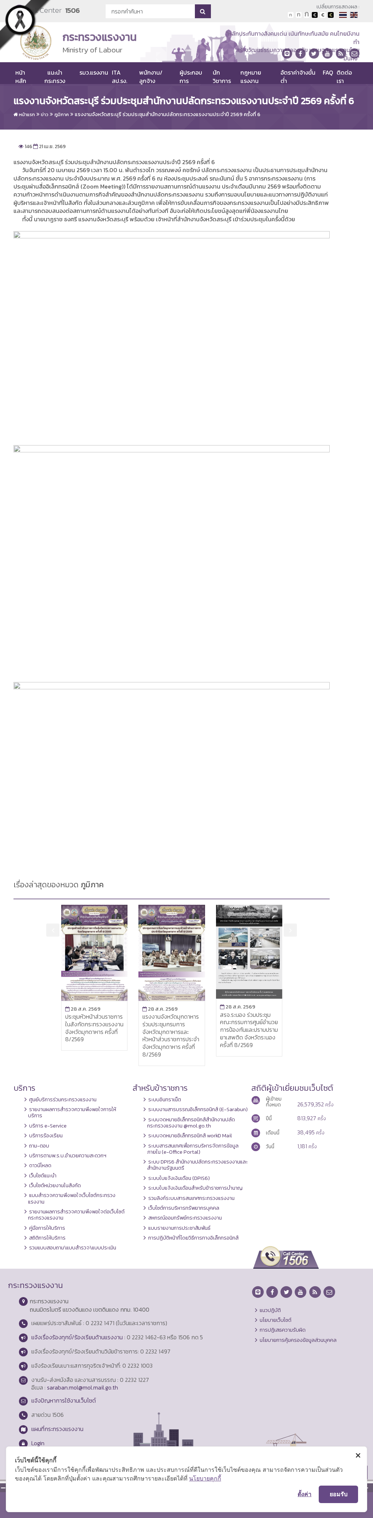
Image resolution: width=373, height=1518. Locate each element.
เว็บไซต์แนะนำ (42, 1176)
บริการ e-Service (48, 1126)
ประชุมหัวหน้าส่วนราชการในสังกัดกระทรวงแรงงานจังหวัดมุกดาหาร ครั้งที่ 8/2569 (94, 1027)
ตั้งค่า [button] (304, 1494)
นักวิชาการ (222, 76)
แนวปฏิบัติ (270, 1310)
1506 (72, 10)
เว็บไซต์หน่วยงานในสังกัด (55, 1185)
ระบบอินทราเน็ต (164, 1099)
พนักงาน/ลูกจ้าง (150, 76)
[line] (287, 53)
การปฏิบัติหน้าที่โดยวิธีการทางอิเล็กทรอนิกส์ (193, 1238)
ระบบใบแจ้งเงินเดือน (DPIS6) (179, 1178)
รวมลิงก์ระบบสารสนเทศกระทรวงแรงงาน (191, 1198)
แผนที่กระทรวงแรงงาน (57, 1428)
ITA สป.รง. (119, 76)
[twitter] (314, 53)
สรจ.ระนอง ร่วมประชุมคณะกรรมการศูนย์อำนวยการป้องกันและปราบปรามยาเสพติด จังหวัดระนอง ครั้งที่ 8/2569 (249, 1029)
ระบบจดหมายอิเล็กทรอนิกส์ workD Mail (190, 1135)
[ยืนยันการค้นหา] (203, 11)
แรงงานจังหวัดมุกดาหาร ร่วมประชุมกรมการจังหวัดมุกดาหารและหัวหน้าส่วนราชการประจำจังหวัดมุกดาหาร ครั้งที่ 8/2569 (170, 1035)
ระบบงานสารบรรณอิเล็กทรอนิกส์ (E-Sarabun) (198, 1109)
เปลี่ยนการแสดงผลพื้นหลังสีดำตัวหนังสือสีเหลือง (331, 15)
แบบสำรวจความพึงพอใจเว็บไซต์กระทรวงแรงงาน (71, 1198)
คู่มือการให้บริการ (47, 1228)
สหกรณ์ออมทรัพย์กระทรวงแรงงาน (185, 1218)
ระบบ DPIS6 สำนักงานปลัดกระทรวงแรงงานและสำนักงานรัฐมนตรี (197, 1165)
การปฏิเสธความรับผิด (283, 1330)
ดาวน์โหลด (40, 1165)
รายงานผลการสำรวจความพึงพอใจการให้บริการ (72, 1112)
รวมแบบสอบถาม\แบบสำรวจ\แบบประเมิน (72, 1248)
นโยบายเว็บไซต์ (275, 1320)
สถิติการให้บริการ (47, 1238)
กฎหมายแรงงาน (250, 76)
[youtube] (327, 53)
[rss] (341, 53)
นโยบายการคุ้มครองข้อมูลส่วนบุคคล (298, 1340)
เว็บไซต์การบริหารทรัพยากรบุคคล (183, 1208)
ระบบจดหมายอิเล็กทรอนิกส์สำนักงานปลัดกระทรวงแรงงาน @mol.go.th (191, 1122)
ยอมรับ (339, 1494)
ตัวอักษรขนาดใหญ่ (307, 15)
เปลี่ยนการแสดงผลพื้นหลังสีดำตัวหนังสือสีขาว (315, 15)
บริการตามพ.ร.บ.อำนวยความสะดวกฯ (67, 1156)
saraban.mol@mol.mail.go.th (82, 1387)
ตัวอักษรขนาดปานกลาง (299, 15)
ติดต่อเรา (344, 76)
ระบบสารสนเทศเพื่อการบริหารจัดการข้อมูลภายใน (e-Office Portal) (193, 1149)
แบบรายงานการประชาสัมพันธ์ (179, 1228)
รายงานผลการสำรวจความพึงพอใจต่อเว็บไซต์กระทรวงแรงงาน (76, 1215)
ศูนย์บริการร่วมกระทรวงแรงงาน (63, 1099)
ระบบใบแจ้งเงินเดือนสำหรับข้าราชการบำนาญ (195, 1188)
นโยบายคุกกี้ (205, 1478)
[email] (354, 53)
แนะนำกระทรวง (54, 76)
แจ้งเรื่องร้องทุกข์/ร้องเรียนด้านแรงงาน (77, 1337)
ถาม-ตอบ (39, 1146)
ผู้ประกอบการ (191, 76)
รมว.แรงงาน (93, 72)
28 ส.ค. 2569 (83, 1009)
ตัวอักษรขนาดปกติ (291, 15)
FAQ (328, 72)
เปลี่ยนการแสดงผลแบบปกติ (323, 15)
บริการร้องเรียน (46, 1135)
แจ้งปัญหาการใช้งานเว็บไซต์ (63, 1400)
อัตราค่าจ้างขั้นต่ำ (297, 76)
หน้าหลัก (20, 76)
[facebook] (300, 53)
